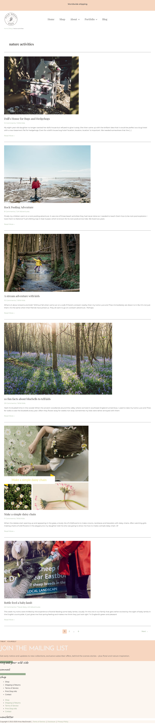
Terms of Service (11, 688)
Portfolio (90, 19)
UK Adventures (23, 212)
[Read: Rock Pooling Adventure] (47, 174)
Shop (62, 19)
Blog (104, 19)
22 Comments (10, 607)
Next (145, 631)
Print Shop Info (11, 691)
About (73, 19)
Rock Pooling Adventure (18, 207)
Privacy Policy (63, 722)
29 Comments (10, 403)
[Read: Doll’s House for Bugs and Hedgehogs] (41, 85)
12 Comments (10, 123)
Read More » (9, 135)
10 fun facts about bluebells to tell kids (27, 399)
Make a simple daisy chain (20, 514)
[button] (78, 19)
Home (51, 19)
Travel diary (22, 607)
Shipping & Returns (12, 685)
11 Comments (9, 518)
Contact (8, 694)
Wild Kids (21, 123)
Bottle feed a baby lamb (18, 602)
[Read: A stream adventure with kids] (42, 263)
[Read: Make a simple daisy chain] (46, 468)
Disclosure (51, 722)
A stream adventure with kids (22, 296)
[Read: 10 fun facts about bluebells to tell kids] (58, 359)
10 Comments (10, 300)
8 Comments (9, 212)
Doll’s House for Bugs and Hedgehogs (27, 118)
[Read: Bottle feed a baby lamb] (47, 569)
